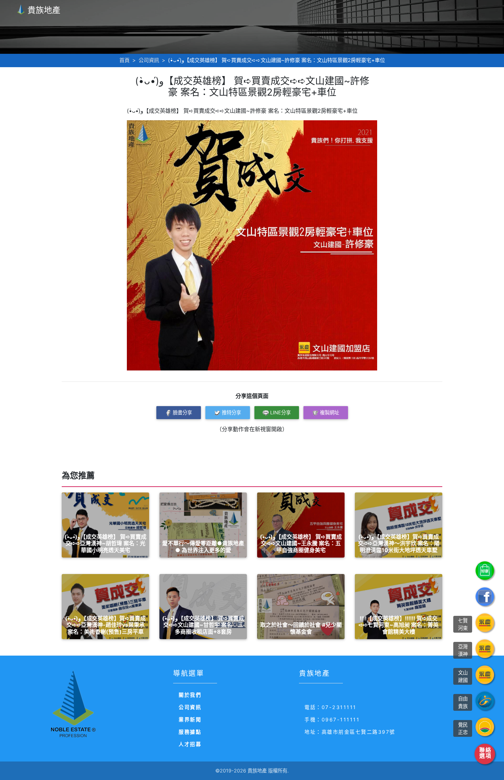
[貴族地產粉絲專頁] (485, 596)
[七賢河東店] (485, 622)
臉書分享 (182, 412)
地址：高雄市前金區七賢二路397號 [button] (349, 732)
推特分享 (231, 412)
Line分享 (280, 412)
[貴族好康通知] (485, 570)
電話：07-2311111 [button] (330, 707)
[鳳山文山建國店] (485, 675)
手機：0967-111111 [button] (332, 719)
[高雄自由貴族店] (485, 701)
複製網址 (329, 412)
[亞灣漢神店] (485, 648)
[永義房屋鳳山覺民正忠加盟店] (485, 727)
